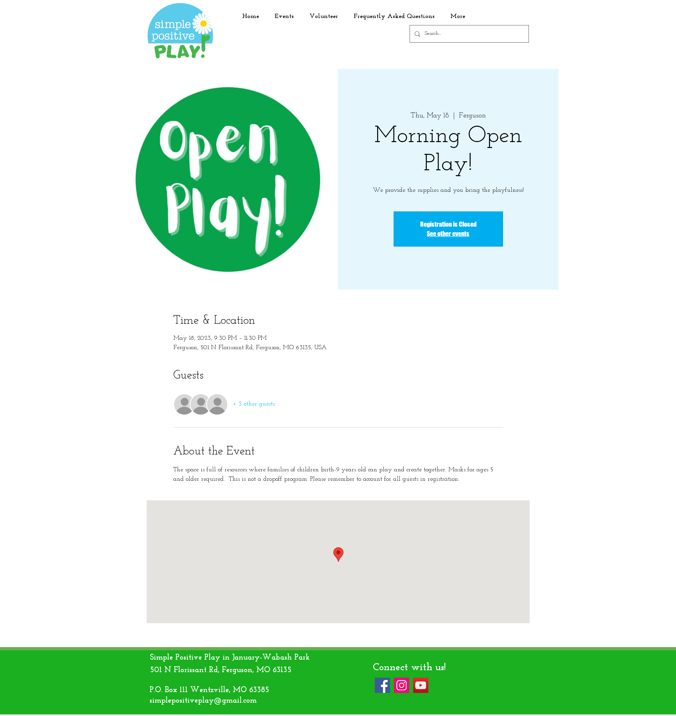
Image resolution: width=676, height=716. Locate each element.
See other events (448, 233)
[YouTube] (420, 685)
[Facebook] (382, 685)
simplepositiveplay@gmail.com (203, 701)
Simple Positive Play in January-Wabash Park (230, 658)
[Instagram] (401, 685)
